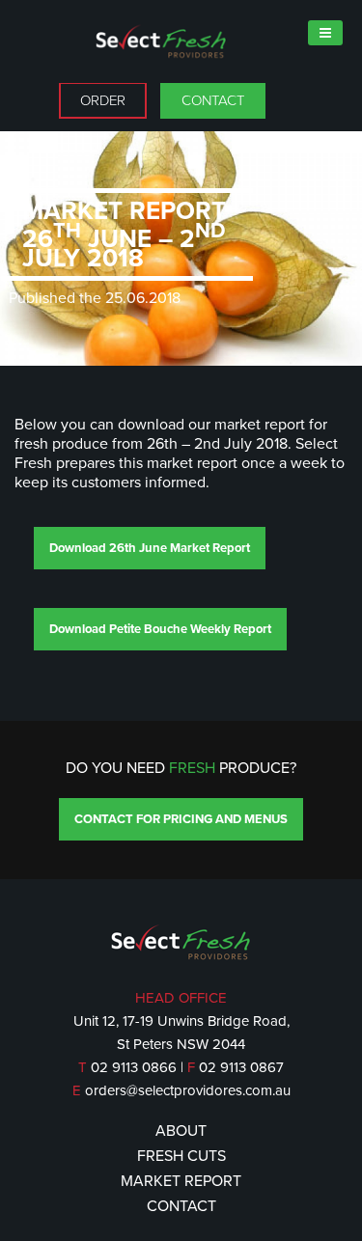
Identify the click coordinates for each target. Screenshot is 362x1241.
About (181, 1131)
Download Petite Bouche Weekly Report (160, 629)
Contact (212, 100)
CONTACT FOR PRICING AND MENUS (181, 819)
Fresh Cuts (181, 1156)
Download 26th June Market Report (149, 548)
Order (102, 100)
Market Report (181, 1181)
